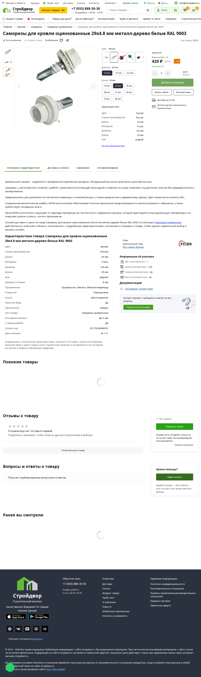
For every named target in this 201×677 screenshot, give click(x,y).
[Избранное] (185, 10)
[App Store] (16, 618)
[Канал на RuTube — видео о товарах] (45, 629)
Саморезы (170, 18)
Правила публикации (183, 445)
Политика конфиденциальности (167, 583)
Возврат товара (110, 593)
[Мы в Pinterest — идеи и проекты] (10, 629)
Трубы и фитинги (129, 18)
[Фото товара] (56, 86)
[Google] (149, 3)
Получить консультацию (138, 307)
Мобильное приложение (115, 611)
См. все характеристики (113, 145)
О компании (109, 602)
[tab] (53, 121)
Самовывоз (83, 167)
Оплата (81, 3)
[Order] (176, 10)
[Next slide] (93, 86)
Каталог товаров (51, 10)
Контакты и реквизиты (114, 615)
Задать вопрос (174, 477)
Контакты (94, 3)
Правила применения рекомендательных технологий (173, 595)
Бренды (35, 3)
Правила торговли (160, 600)
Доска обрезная (84, 18)
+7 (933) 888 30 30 (74, 584)
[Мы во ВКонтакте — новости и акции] (18, 629)
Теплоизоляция (106, 18)
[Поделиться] (67, 40)
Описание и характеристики (23, 167)
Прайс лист (53, 3)
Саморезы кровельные (59, 26)
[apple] (163, 3)
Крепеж (21, 26)
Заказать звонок (130, 3)
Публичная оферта (160, 605)
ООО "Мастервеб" (55, 669)
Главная (7, 26)
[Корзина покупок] (194, 10)
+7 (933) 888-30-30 (85, 8)
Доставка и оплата (58, 167)
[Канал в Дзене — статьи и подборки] (36, 629)
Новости (106, 606)
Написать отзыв (174, 426)
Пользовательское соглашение (167, 588)
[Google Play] (39, 618)
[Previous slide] (19, 86)
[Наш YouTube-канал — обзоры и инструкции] (27, 629)
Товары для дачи (61, 18)
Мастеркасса (36, 638)
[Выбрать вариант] (106, 57)
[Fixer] (175, 243)
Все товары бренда (133, 247)
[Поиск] (148, 10)
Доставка (68, 3)
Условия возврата (107, 167)
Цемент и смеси (151, 18)
